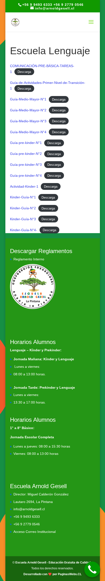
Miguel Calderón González (48, 494)
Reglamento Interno (28, 259)
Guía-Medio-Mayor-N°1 (28, 99)
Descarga (24, 72)
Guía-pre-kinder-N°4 (26, 175)
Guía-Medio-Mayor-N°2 (28, 110)
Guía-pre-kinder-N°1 (26, 143)
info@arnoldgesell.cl (29, 509)
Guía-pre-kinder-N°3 (26, 165)
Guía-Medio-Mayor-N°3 (28, 121)
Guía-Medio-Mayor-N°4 (28, 132)
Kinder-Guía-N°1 (23, 197)
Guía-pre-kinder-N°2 (26, 154)
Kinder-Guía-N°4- (23, 230)
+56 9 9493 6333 (26, 517)
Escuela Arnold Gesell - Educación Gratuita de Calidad (53, 562)
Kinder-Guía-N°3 (23, 219)
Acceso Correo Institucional (34, 532)
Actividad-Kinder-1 (24, 186)
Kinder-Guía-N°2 (23, 208)
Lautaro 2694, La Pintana (33, 502)
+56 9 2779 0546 (26, 524)
